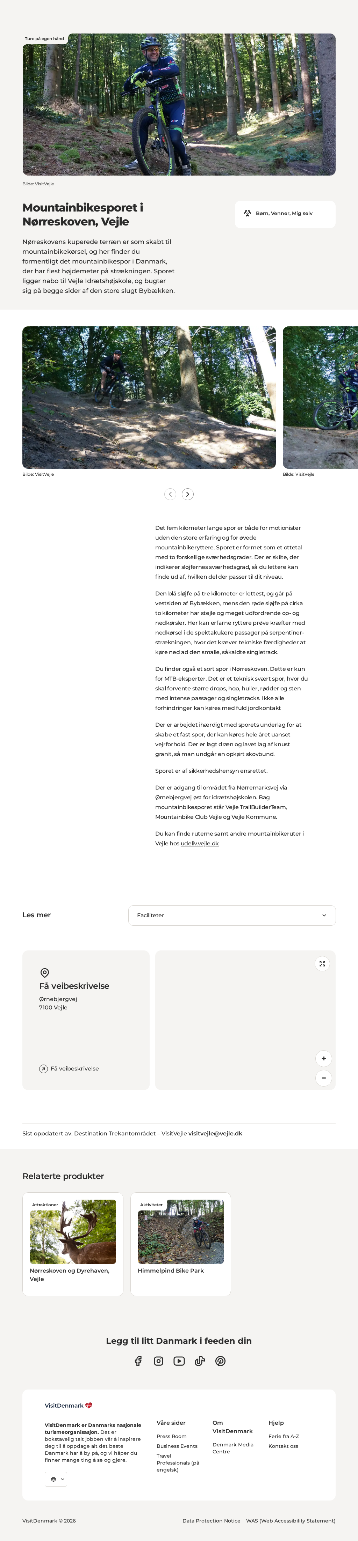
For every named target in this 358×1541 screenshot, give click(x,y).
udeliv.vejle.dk (200, 843)
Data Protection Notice (211, 1521)
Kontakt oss (283, 1446)
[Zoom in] (323, 1058)
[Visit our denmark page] (138, 1361)
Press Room (172, 1436)
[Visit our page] (158, 1361)
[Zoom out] (323, 1078)
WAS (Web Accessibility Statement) (291, 1521)
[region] (245, 1020)
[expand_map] (322, 963)
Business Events (177, 1446)
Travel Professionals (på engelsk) (178, 1463)
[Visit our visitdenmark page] (179, 1361)
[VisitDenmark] (69, 1405)
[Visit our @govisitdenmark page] (200, 1361)
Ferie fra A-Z (283, 1436)
